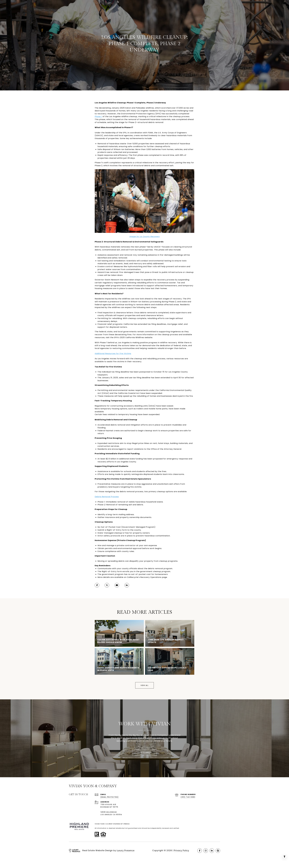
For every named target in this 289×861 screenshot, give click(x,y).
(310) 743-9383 (188, 797)
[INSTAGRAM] (205, 850)
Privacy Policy (181, 850)
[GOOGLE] (218, 850)
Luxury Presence (125, 850)
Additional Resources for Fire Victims (113, 353)
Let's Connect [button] (145, 752)
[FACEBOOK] (199, 850)
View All (144, 685)
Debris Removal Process (107, 496)
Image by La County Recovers (144, 236)
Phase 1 (98, 116)
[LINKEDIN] (212, 850)
